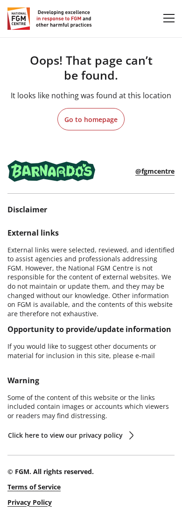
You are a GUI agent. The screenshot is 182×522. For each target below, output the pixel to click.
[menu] (169, 17)
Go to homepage (91, 119)
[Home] (49, 18)
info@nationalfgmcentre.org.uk (56, 364)
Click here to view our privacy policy (65, 435)
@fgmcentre (155, 171)
